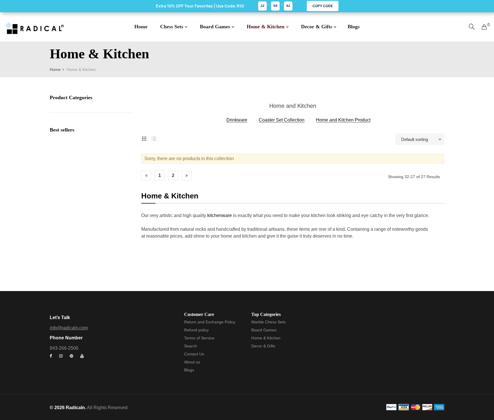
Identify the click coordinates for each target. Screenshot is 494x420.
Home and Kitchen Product (343, 120)
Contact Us (194, 354)
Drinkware (236, 120)
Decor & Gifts (263, 346)
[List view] (154, 138)
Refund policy (196, 330)
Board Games (263, 330)
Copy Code (322, 6)
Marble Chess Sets (268, 322)
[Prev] (146, 175)
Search (190, 346)
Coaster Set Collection (281, 120)
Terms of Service (199, 338)
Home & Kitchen (265, 338)
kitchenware (219, 215)
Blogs (189, 370)
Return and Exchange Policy (209, 322)
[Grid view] (144, 138)
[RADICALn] (34, 27)
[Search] (472, 27)
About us (192, 362)
